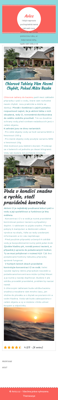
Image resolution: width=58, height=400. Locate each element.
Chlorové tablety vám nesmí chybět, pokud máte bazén (29, 86)
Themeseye (29, 395)
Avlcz (29, 16)
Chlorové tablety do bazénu (18, 97)
